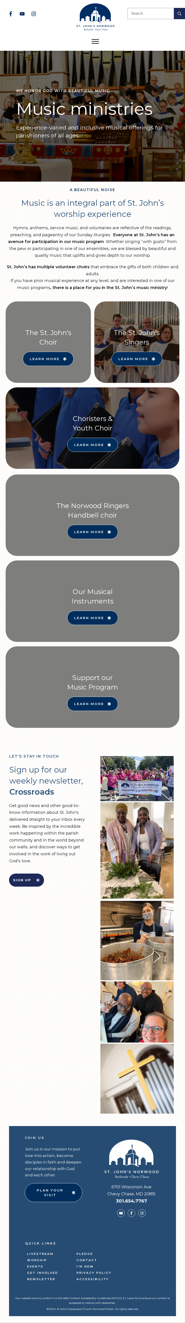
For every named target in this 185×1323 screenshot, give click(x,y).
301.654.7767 (131, 1201)
